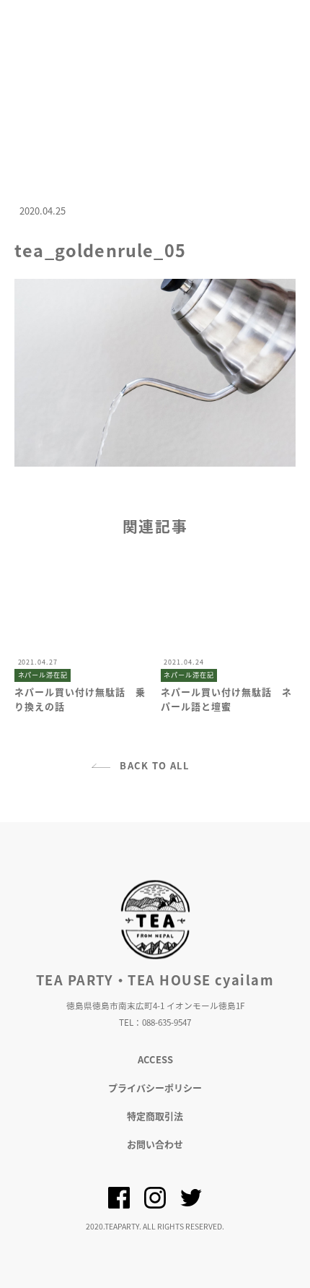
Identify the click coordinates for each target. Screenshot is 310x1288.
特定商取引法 (155, 1116)
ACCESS (155, 1059)
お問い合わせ (155, 1144)
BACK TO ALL (155, 765)
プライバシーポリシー (155, 1087)
